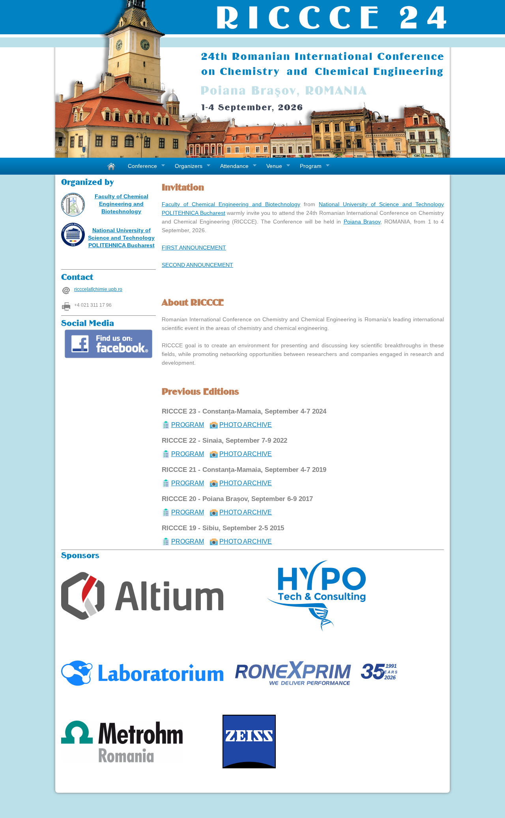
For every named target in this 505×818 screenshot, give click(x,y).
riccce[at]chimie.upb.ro (98, 289)
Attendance (231, 166)
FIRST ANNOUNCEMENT (194, 247)
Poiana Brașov (362, 221)
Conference (139, 166)
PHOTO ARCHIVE (245, 424)
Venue (271, 166)
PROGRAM (187, 424)
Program (308, 166)
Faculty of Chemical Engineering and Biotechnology (121, 203)
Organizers (185, 166)
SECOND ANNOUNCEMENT (197, 265)
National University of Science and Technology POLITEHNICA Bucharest (121, 237)
